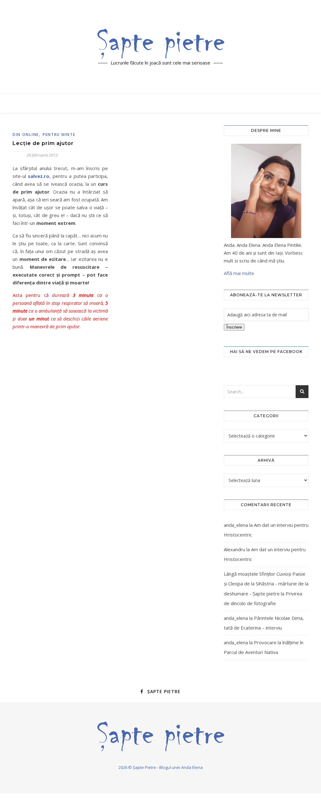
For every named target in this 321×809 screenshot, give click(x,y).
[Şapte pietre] (160, 43)
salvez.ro (38, 176)
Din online (26, 134)
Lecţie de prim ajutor (43, 143)
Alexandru (234, 549)
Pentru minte (59, 134)
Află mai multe (239, 273)
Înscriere (234, 327)
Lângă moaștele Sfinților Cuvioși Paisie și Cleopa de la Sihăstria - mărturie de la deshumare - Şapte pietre (266, 584)
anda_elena (236, 525)
